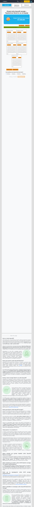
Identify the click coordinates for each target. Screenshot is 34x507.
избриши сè (27, 25)
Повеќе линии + (15, 69)
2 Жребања (13, 73)
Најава (22, 1)
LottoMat (20, 365)
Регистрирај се (26, 1)
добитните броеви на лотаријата (21, 484)
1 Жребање (8, 73)
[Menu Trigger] (31, 2)
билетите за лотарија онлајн (13, 407)
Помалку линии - (9, 69)
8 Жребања (24, 73)
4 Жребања (19, 73)
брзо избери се (21, 25)
